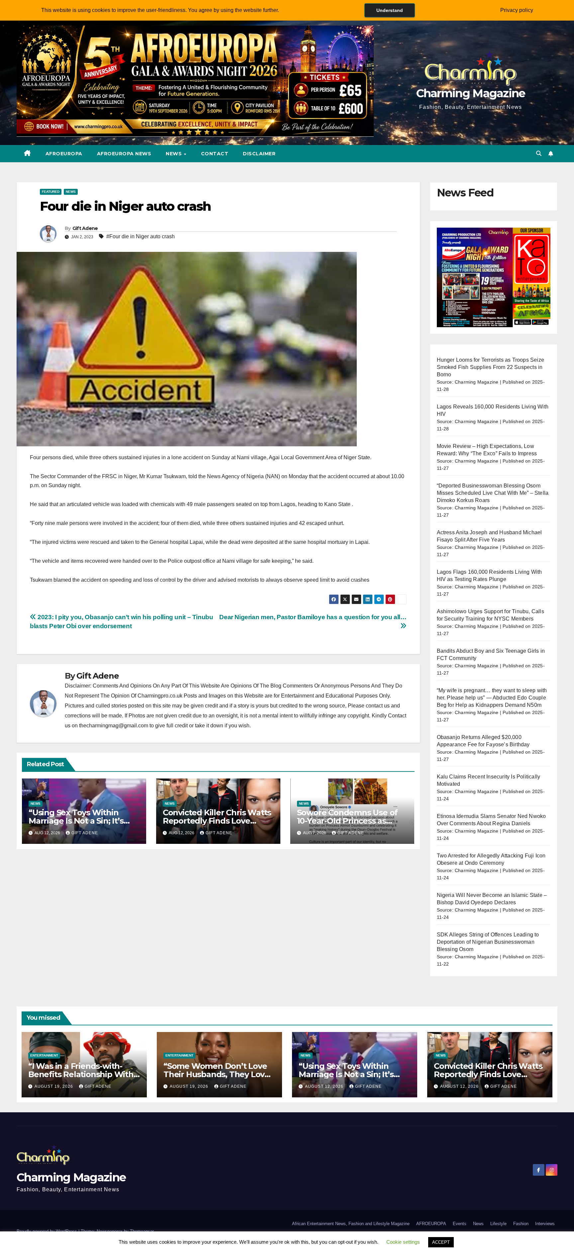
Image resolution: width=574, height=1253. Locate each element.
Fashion (520, 1223)
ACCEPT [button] (441, 1242)
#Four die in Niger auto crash (140, 236)
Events (459, 1223)
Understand (389, 10)
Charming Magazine (470, 93)
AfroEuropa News (124, 154)
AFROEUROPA (64, 154)
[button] (538, 153)
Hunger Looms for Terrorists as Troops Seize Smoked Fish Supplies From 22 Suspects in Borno (490, 367)
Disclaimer (259, 154)
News (174, 154)
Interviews (545, 1223)
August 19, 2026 (54, 1086)
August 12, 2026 (325, 1086)
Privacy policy (516, 10)
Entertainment (44, 1055)
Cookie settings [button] (403, 1242)
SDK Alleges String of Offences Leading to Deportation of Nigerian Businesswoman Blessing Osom (488, 942)
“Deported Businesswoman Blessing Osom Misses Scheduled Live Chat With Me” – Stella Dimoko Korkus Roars (493, 493)
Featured (50, 191)
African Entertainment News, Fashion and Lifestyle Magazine (351, 1223)
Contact (215, 154)
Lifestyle (498, 1223)
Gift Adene (85, 228)
